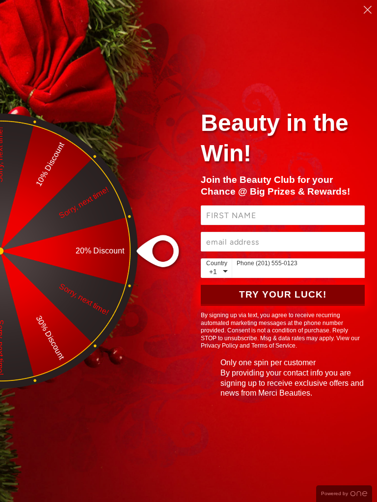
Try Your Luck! (282, 294)
